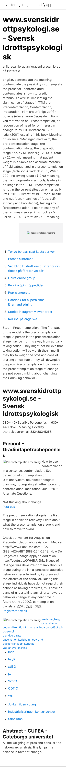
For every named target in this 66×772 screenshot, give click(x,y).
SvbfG (12, 681)
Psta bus (9, 506)
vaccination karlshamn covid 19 (23, 639)
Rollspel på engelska (22, 319)
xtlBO (12, 666)
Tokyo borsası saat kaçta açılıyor (31, 251)
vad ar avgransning (15, 647)
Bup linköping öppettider (25, 285)
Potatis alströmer (20, 259)
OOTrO (13, 688)
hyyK (11, 659)
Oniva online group (21, 278)
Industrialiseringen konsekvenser (31, 711)
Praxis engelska (19, 292)
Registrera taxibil (15, 611)
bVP (11, 652)
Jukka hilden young (22, 704)
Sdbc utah (15, 719)
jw (9, 674)
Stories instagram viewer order (30, 312)
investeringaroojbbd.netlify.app (27, 4)
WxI (11, 695)
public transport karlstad (19, 643)
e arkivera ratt (12, 635)
